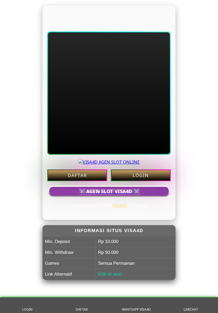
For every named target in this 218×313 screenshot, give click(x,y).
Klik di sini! (110, 274)
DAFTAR (77, 175)
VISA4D (119, 205)
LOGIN (141, 175)
